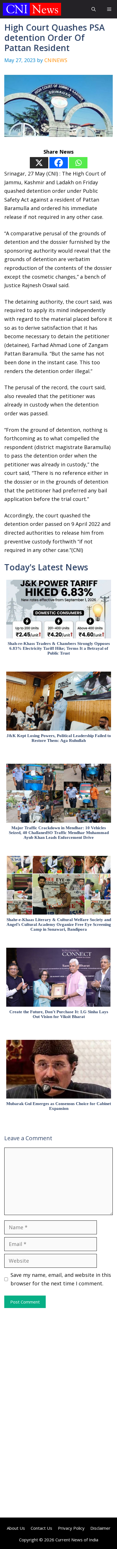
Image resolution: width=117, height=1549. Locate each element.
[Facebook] (58, 162)
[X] (39, 162)
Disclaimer (100, 1528)
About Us (16, 1528)
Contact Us (41, 1528)
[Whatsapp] (78, 162)
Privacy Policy (71, 1528)
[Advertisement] (58, 1360)
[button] (93, 9)
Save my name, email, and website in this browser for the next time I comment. (61, 1279)
